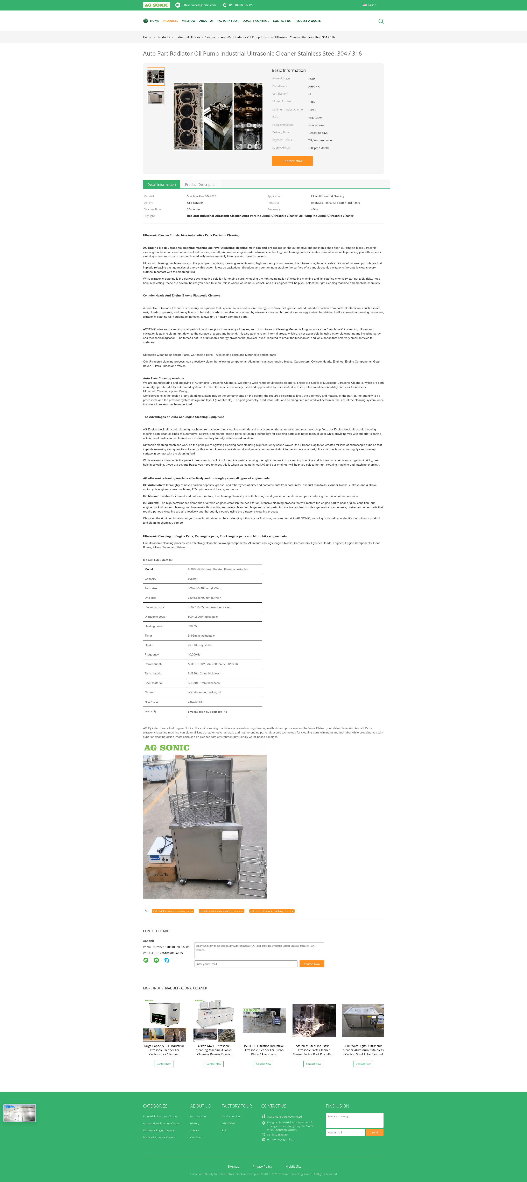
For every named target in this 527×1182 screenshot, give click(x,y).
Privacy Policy (262, 1166)
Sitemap (233, 1166)
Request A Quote (308, 21)
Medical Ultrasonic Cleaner (159, 1137)
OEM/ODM (228, 1123)
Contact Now (292, 161)
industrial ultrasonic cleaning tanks (173, 911)
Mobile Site (293, 1166)
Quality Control (256, 21)
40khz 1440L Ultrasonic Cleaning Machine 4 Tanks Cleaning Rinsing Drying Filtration (214, 1052)
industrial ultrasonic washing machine (272, 911)
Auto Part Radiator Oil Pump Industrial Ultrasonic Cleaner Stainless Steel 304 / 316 (278, 37)
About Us (206, 21)
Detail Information (161, 184)
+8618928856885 (178, 947)
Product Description (201, 184)
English (371, 5)
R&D (224, 1130)
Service (194, 1130)
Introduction (198, 1116)
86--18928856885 (241, 5)
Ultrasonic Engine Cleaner (158, 1130)
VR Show (188, 21)
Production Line (231, 1116)
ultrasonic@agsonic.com (199, 5)
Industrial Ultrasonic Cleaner (160, 1116)
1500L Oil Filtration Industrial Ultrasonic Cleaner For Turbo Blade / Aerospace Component (264, 1052)
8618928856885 (172, 953)
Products (170, 21)
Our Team (196, 1137)
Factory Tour (228, 21)
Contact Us (282, 21)
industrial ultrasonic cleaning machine (221, 911)
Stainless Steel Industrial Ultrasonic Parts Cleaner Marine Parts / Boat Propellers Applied (313, 1052)
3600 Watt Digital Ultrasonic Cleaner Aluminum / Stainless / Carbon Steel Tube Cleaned (363, 1050)
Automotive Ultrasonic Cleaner (162, 1123)
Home (154, 21)
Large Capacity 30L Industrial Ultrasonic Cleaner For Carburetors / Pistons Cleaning (164, 1052)
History (194, 1123)
